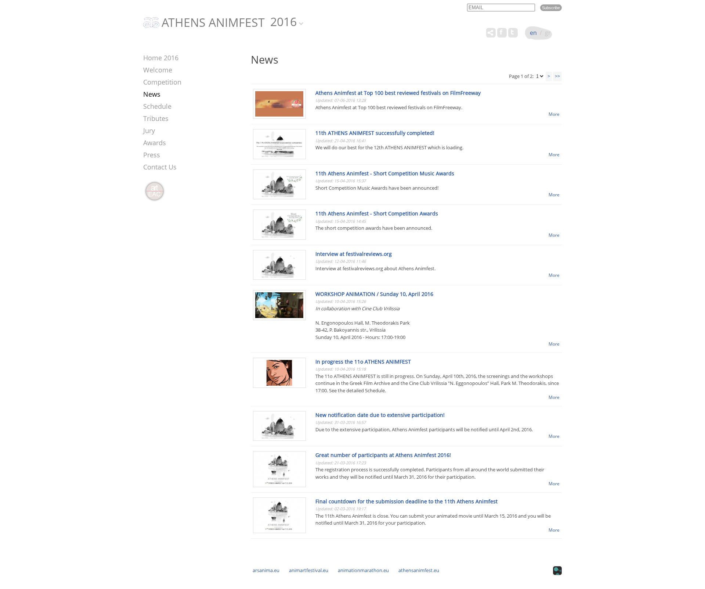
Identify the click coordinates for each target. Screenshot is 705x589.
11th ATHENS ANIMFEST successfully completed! (374, 132)
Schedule (157, 106)
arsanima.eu (266, 570)
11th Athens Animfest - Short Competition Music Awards (384, 173)
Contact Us (160, 167)
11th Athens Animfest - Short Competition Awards (376, 213)
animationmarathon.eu (363, 570)
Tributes (156, 118)
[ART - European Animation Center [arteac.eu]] (154, 192)
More (554, 114)
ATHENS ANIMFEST (213, 22)
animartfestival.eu (308, 570)
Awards (154, 142)
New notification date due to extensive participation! (380, 414)
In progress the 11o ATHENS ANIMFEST (363, 361)
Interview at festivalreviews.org (353, 253)
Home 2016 (160, 57)
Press (151, 154)
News (151, 94)
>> (557, 76)
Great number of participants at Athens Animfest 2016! (383, 454)
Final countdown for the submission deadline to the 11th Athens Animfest (406, 501)
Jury (149, 130)
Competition (162, 82)
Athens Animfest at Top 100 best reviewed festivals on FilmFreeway (398, 92)
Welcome (157, 69)
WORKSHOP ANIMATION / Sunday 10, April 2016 (374, 293)
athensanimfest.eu (418, 570)
